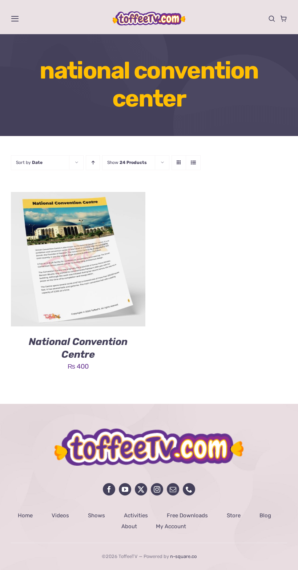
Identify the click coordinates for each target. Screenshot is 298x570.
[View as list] (193, 163)
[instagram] (157, 489)
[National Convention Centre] (78, 197)
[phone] (189, 489)
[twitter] (141, 489)
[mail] (173, 489)
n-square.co (183, 556)
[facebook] (109, 489)
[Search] (271, 18)
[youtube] (125, 489)
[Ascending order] (93, 162)
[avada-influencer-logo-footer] (149, 432)
